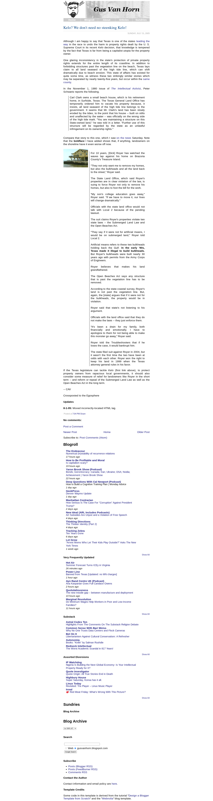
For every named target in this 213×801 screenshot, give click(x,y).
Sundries (141, 19)
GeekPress (73, 491)
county (67, 82)
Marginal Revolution (78, 599)
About (106, 19)
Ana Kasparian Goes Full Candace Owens (89, 583)
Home (72, 19)
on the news (123, 137)
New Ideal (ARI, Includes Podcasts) (88, 512)
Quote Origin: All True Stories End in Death (89, 674)
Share (83, 414)
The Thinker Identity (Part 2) (81, 524)
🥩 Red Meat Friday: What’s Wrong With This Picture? (96, 692)
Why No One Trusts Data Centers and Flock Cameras (95, 630)
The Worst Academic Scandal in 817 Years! (89, 648)
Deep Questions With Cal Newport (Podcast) (93, 481)
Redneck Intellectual (78, 646)
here (114, 783)
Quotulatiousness (77, 590)
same (146, 79)
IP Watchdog (74, 662)
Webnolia (107, 798)
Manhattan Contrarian (79, 500)
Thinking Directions (78, 521)
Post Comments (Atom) (93, 437)
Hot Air (70, 562)
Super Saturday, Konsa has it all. (84, 680)
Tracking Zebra (75, 530)
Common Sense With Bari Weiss (86, 628)
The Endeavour (75, 451)
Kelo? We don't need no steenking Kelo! (94, 27)
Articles (124, 19)
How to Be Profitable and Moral (85, 460)
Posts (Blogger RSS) (80, 766)
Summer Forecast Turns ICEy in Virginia (88, 565)
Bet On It (71, 634)
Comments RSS (77, 772)
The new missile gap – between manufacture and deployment (99, 592)
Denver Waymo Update (78, 493)
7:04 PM (76, 414)
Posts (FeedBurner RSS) (82, 769)
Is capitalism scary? (77, 462)
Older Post (143, 432)
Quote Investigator (77, 671)
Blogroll (89, 19)
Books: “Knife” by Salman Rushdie (84, 642)
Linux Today (73, 683)
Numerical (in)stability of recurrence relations (90, 453)
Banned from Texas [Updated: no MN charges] (91, 574)
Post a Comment (73, 426)
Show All (146, 555)
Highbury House (76, 677)
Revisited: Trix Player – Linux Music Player (89, 686)
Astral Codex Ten (76, 622)
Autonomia (73, 640)
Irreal (69, 689)
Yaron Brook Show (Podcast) (84, 469)
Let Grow (71, 540)
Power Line (73, 571)
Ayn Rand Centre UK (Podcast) (85, 581)
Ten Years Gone (75, 533)
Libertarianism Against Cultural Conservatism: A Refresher (97, 636)
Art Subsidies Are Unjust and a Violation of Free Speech (96, 515)
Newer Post (70, 432)
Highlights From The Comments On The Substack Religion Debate (102, 624)
